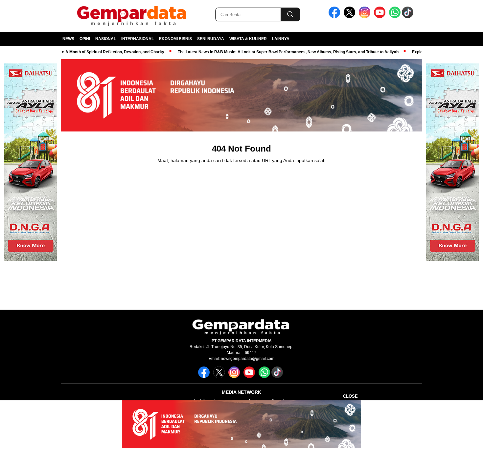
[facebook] (335, 16)
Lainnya (280, 38)
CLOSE (350, 396)
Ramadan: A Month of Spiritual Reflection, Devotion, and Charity (92, 52)
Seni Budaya (210, 38)
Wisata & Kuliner (248, 38)
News (68, 38)
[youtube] (381, 16)
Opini (85, 38)
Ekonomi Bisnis (175, 38)
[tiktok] (409, 16)
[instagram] (366, 16)
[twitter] (350, 16)
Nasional (105, 38)
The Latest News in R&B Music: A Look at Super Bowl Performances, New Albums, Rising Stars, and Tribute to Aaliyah (276, 52)
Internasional (137, 38)
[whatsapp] (395, 16)
